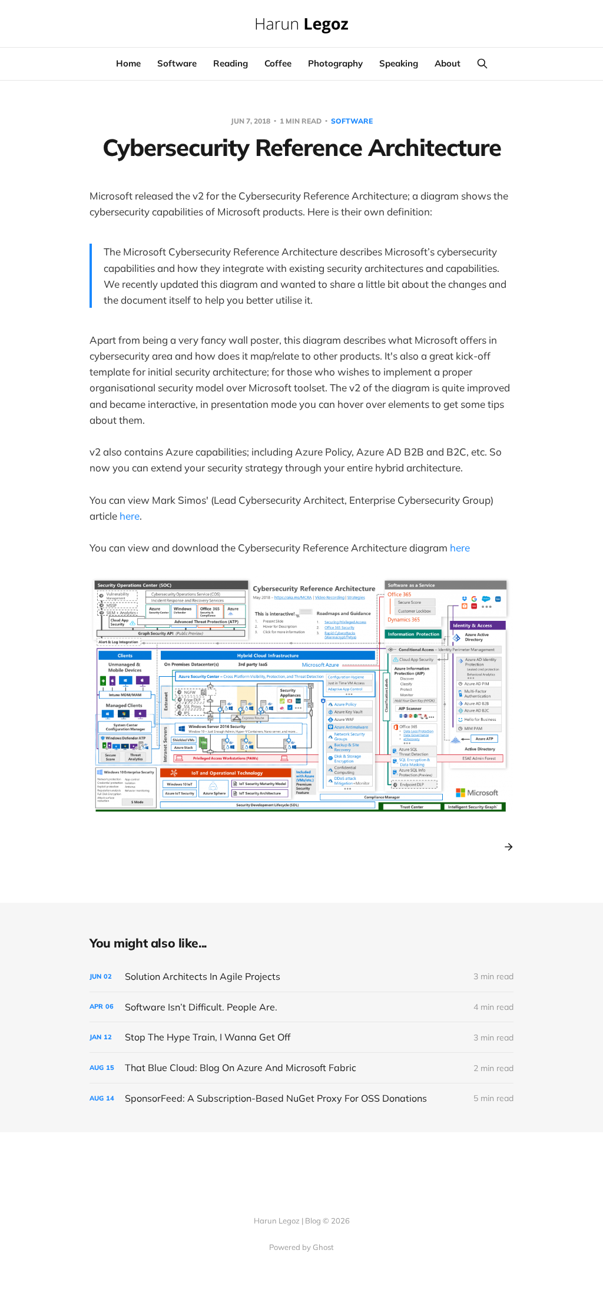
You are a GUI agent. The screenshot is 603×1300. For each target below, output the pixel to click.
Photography (335, 63)
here (130, 516)
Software (177, 63)
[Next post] (504, 847)
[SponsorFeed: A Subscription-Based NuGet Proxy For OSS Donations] (301, 1098)
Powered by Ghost (301, 1247)
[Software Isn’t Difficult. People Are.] (301, 1007)
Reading (230, 63)
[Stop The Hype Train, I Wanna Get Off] (301, 1037)
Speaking (398, 63)
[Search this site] (482, 63)
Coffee (277, 63)
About (447, 63)
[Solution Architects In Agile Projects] (301, 977)
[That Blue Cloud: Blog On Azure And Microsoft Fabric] (301, 1068)
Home (128, 63)
